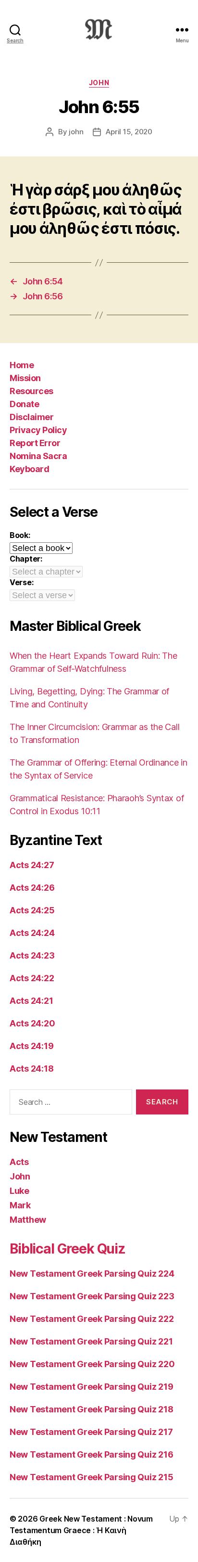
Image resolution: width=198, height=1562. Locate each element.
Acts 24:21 (31, 1001)
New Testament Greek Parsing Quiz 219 (91, 1387)
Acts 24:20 (32, 1023)
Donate (24, 404)
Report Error (35, 443)
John (99, 82)
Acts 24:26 (32, 888)
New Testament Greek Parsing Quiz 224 (92, 1273)
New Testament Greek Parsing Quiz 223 (92, 1296)
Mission (25, 378)
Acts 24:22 (32, 978)
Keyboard (29, 469)
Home (22, 365)
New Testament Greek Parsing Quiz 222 (91, 1319)
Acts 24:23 (32, 955)
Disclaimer (31, 417)
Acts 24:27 (32, 865)
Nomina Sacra (38, 456)
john (76, 131)
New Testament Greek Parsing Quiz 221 (91, 1341)
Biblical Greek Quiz (67, 1249)
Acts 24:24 (32, 933)
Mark (20, 1205)
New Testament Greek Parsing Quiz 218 (91, 1409)
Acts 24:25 (32, 910)
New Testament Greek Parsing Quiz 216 (91, 1454)
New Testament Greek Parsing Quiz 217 (91, 1432)
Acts (19, 1162)
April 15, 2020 (129, 131)
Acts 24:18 (31, 1068)
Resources (31, 391)
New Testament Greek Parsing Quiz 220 (92, 1364)
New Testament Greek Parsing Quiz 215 (91, 1477)
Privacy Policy (38, 430)
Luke (19, 1191)
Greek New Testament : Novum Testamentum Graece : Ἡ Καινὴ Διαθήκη (81, 1530)
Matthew (28, 1220)
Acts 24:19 (31, 1046)
